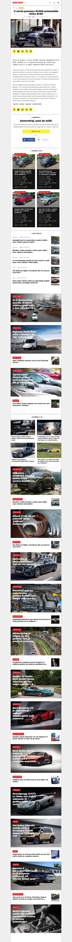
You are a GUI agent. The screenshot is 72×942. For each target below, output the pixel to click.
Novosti (21, 8)
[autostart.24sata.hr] (17, 3)
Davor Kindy (31, 17)
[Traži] (50, 2)
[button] (57, 2)
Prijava (30, 140)
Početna (15, 8)
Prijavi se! (36, 131)
